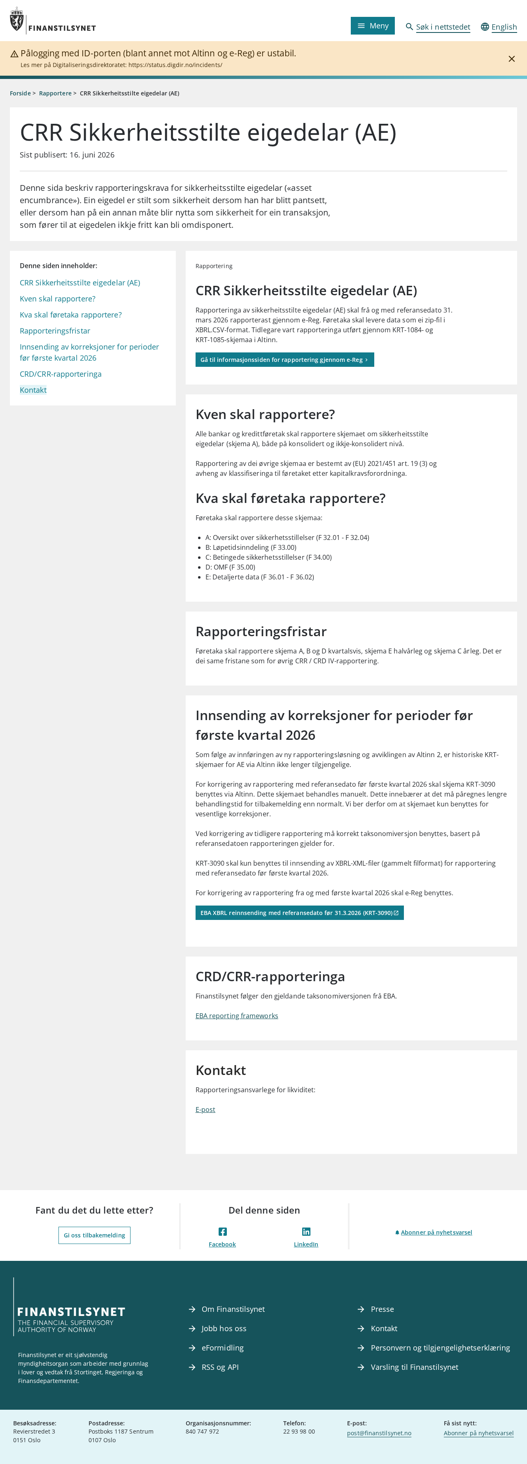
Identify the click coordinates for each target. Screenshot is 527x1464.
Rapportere (55, 93)
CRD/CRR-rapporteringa (61, 374)
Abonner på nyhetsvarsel (436, 1232)
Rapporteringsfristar (55, 331)
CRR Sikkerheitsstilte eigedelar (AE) (80, 282)
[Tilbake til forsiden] (73, 21)
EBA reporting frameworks (237, 1015)
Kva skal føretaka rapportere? (71, 315)
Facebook (222, 1244)
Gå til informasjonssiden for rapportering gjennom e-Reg (282, 360)
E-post (206, 1109)
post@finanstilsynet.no (379, 1433)
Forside (20, 93)
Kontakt (33, 390)
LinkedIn (306, 1244)
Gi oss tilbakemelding (94, 1235)
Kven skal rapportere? (58, 298)
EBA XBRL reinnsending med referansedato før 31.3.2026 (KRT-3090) (297, 913)
